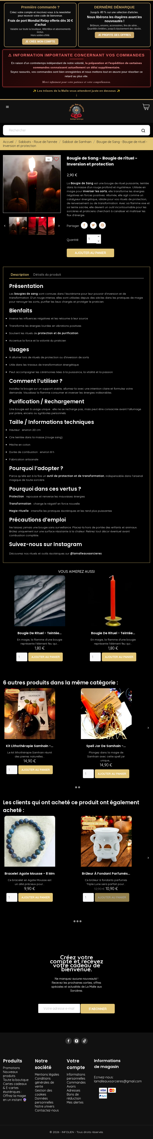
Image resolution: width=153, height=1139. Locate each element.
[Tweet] (93, 225)
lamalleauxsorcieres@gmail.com (118, 1081)
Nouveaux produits (10, 1074)
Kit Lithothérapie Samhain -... (29, 746)
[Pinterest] (102, 225)
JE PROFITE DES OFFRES (114, 34)
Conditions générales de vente (44, 1082)
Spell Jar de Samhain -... (106, 746)
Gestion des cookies (43, 1092)
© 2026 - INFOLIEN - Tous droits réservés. (77, 1132)
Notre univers (44, 1106)
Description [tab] (20, 275)
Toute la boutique (15, 1080)
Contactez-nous (47, 1110)
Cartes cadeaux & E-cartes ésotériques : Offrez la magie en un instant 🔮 (15, 1092)
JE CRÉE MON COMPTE (40, 41)
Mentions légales (47, 1074)
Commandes (76, 1082)
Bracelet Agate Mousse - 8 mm (30, 873)
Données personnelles (44, 1100)
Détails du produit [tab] (47, 275)
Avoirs (71, 1086)
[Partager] (84, 225)
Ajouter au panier (90, 253)
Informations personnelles (76, 1076)
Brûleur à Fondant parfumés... (106, 873)
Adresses (73, 1090)
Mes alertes (75, 1102)
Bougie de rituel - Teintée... (40, 633)
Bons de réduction (74, 1096)
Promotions (11, 1068)
